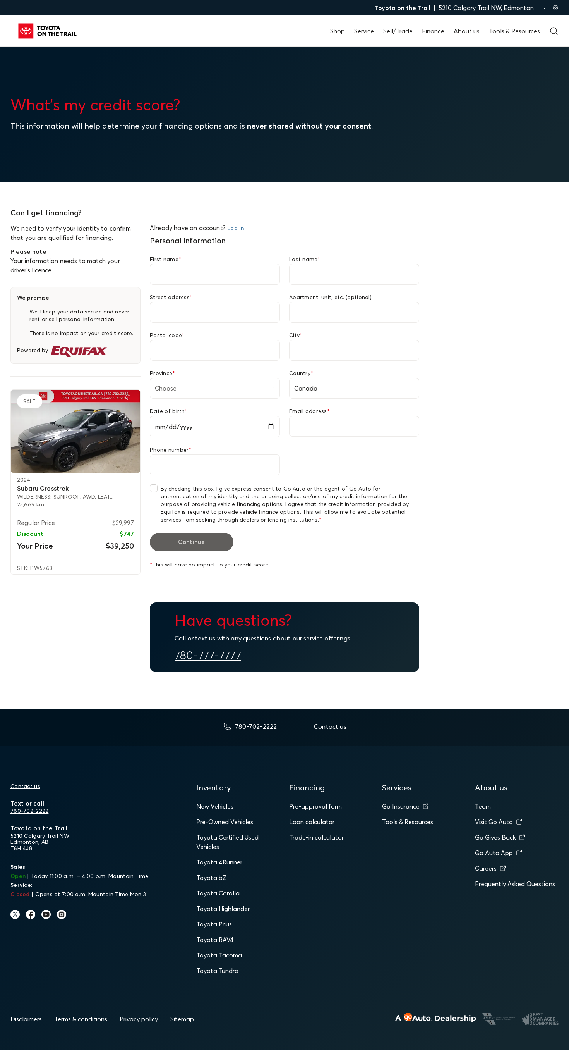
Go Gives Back (495, 837)
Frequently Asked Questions (515, 884)
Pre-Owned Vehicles (224, 822)
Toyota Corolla (218, 893)
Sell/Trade (398, 31)
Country (301, 373)
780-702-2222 (29, 810)
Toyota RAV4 (215, 939)
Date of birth (168, 411)
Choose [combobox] (166, 388)
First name (165, 259)
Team (483, 806)
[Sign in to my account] (555, 8)
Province (162, 373)
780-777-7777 (208, 655)
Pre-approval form (315, 806)
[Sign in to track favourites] (129, 399)
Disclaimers (26, 1019)
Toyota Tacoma (219, 955)
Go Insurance (401, 806)
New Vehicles (214, 806)
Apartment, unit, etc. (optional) (330, 297)
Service (364, 31)
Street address (171, 297)
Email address (309, 411)
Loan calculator (311, 822)
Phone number (171, 450)
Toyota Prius (214, 924)
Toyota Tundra (217, 970)
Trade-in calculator (316, 837)
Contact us (25, 786)
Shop (337, 31)
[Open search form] (554, 31)
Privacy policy (139, 1019)
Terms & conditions (80, 1019)
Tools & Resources (514, 31)
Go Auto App (494, 853)
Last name (304, 259)
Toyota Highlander (223, 908)
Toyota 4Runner (219, 862)
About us (467, 31)
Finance (433, 31)
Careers (486, 868)
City (295, 335)
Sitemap (182, 1019)
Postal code (167, 335)
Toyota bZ (211, 877)
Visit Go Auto (494, 822)
